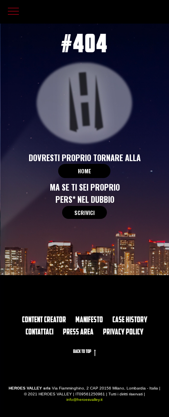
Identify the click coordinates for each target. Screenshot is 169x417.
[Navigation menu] (13, 12)
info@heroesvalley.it (84, 399)
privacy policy (123, 332)
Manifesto (89, 320)
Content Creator (44, 320)
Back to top (82, 351)
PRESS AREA (78, 332)
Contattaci (39, 332)
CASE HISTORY (129, 320)
